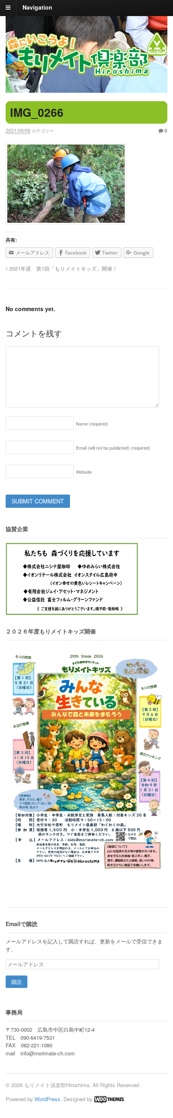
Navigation (37, 7)
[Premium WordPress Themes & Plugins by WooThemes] (109, 1099)
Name (92, 423)
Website (84, 471)
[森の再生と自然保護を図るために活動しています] (86, 53)
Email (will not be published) (113, 447)
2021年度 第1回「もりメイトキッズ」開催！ (62, 268)
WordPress (47, 1099)
